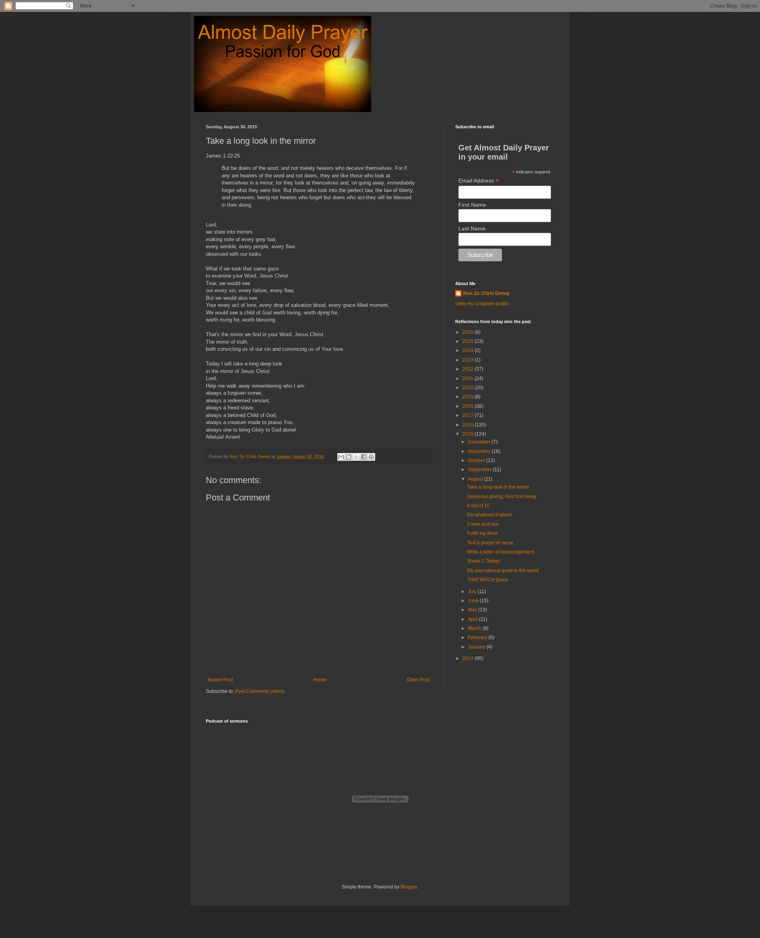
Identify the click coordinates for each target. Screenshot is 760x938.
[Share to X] (356, 457)
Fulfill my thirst (482, 533)
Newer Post (220, 680)
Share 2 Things (483, 561)
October (477, 460)
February (478, 637)
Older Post (418, 680)
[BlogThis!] (349, 457)
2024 (468, 350)
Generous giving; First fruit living (501, 496)
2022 (468, 369)
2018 (468, 406)
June (474, 600)
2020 (468, 387)
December (480, 442)
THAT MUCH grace (487, 579)
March (475, 628)
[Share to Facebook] (364, 457)
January (477, 647)
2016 (468, 425)
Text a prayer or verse (490, 543)
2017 (468, 415)
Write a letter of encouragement (500, 552)
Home (320, 680)
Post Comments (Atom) (260, 691)
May (473, 610)
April (473, 619)
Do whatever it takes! (489, 515)
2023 (468, 360)
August (476, 479)
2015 (468, 434)
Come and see (483, 524)
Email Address (478, 181)
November (480, 451)
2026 (468, 332)
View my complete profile (482, 303)
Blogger (409, 887)
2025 (468, 341)
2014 (468, 658)
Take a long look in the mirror (498, 487)
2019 (468, 397)
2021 (468, 378)
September (480, 469)
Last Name (472, 228)
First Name (472, 205)
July (473, 591)
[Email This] (341, 457)
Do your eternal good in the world (503, 570)
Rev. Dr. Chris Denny (486, 293)
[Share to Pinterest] (371, 457)
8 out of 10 (478, 505)
